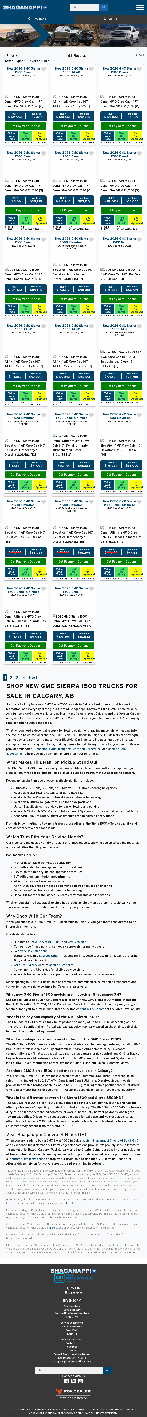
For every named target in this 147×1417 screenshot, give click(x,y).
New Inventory (72, 1306)
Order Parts (72, 1330)
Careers (72, 1351)
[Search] (103, 7)
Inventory (72, 1300)
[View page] (73, 1393)
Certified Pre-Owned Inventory (72, 1313)
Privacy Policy (60, 1410)
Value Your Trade (11, 136)
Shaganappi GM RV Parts (72, 1358)
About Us (72, 1347)
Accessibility (38, 1410)
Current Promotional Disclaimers (72, 1354)
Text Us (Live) (25, 136)
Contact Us (72, 1343)
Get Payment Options (26, 126)
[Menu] (140, 7)
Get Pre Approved (40, 136)
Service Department (72, 1323)
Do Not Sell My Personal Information (112, 1410)
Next (33, 678)
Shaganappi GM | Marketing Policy (72, 1361)
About (72, 1334)
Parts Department (72, 1326)
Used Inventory (72, 1310)
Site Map (79, 1410)
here (69, 1203)
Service (72, 1317)
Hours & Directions (72, 1339)
